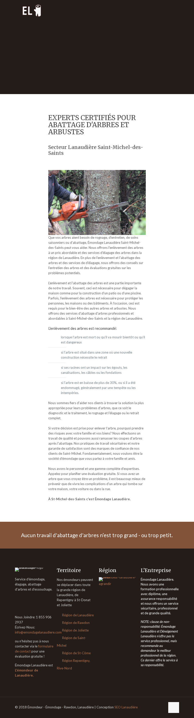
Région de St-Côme (76, 653)
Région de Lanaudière (78, 615)
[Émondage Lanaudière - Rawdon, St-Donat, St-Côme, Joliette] (32, 10)
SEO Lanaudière (126, 707)
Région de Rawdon (76, 623)
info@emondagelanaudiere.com (38, 632)
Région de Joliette (75, 630)
